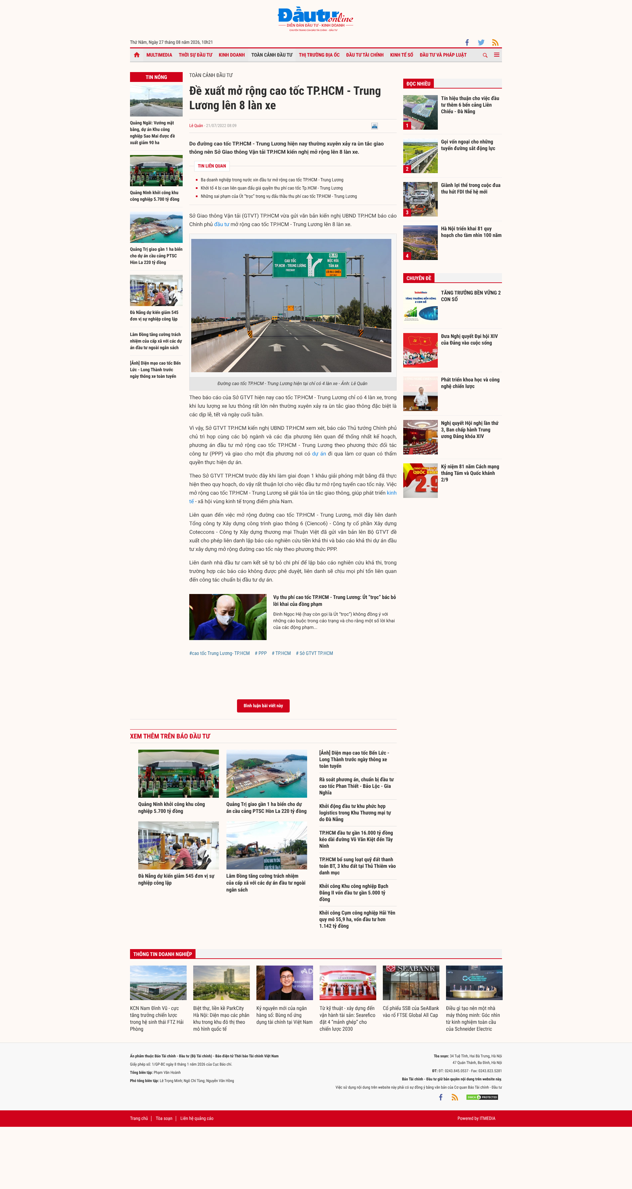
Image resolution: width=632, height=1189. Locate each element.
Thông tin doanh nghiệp (162, 954)
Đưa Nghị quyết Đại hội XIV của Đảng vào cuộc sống (469, 339)
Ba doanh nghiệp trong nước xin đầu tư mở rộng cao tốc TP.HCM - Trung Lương (272, 180)
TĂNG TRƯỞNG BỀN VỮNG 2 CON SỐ (471, 296)
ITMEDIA (487, 1118)
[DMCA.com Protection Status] (482, 1097)
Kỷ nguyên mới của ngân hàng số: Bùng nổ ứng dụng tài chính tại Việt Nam (284, 1015)
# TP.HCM (281, 653)
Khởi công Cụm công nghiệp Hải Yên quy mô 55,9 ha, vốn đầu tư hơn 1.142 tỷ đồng (357, 919)
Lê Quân (196, 125)
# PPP (261, 653)
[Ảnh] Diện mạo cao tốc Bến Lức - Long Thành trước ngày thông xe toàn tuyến (155, 370)
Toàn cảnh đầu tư (272, 55)
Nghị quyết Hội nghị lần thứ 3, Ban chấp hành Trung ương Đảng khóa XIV (469, 429)
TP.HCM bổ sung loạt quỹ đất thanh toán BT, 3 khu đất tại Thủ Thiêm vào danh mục (357, 866)
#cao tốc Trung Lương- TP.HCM (219, 653)
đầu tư (221, 224)
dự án (319, 454)
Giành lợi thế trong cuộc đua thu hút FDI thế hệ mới (471, 188)
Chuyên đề (419, 278)
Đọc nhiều (419, 84)
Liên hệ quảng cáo (197, 1118)
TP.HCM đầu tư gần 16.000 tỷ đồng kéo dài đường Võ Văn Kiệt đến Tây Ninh (356, 839)
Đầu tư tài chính (365, 55)
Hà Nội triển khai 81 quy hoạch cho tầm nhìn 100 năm (471, 231)
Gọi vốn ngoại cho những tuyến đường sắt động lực (468, 145)
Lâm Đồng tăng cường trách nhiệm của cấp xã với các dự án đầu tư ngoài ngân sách (156, 341)
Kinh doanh (232, 55)
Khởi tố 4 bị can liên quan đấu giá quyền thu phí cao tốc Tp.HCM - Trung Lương (272, 188)
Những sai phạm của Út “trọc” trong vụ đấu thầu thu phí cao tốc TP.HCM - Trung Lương (279, 196)
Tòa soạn (164, 1118)
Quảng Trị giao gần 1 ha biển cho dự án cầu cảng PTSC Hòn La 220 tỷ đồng (156, 256)
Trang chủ (139, 1118)
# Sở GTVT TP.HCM (314, 653)
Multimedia (159, 55)
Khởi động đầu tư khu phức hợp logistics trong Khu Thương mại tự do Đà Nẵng (355, 812)
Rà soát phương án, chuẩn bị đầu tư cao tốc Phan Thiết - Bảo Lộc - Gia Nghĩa (356, 786)
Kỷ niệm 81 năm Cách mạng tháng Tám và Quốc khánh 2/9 (470, 472)
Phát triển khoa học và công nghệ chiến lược (470, 382)
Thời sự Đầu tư (195, 55)
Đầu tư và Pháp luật (443, 55)
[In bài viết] (374, 125)
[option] (158, 999)
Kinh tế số (401, 55)
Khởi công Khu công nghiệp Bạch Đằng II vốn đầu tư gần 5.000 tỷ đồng (353, 892)
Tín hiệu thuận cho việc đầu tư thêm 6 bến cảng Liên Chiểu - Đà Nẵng (470, 104)
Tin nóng (156, 77)
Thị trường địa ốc (319, 55)
